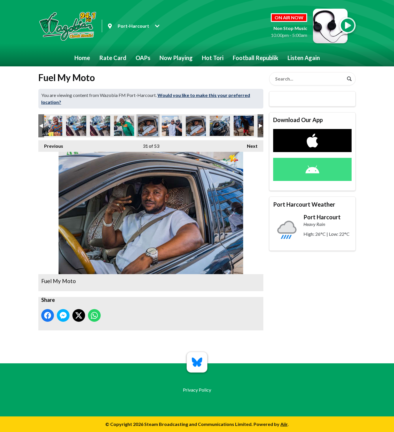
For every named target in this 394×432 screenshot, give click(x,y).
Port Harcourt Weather (304, 204)
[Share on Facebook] (47, 315)
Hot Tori (213, 57)
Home (82, 57)
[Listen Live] (347, 25)
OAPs (143, 57)
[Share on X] (78, 315)
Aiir (284, 424)
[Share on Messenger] (63, 315)
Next (249, 146)
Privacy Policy (197, 389)
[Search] (349, 78)
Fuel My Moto (52, 126)
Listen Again (304, 57)
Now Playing (176, 57)
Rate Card (112, 57)
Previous (50, 146)
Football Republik (255, 57)
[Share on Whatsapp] (94, 315)
